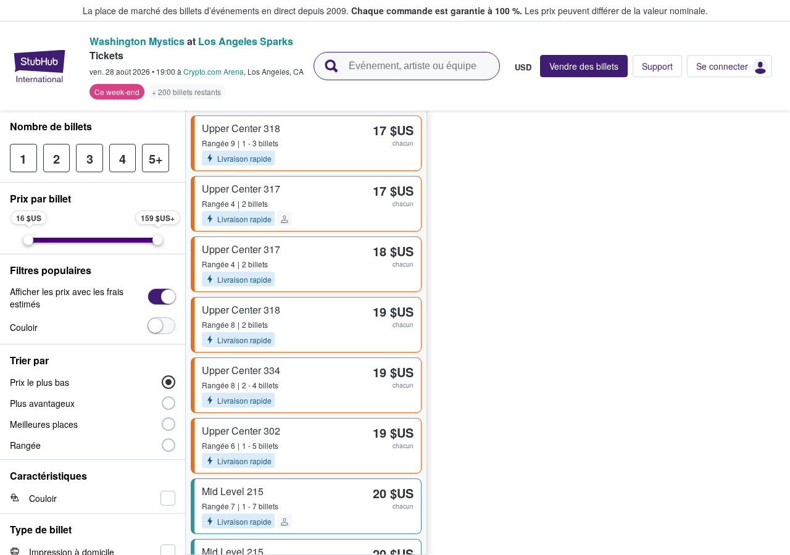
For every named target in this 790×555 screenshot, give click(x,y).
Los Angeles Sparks (245, 41)
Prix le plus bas (39, 382)
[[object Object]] (161, 296)
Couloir (24, 327)
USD (523, 66)
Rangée (25, 445)
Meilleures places (44, 424)
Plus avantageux (42, 403)
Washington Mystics (137, 41)
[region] (608, 333)
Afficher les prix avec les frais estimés (66, 297)
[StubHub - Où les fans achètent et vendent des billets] (39, 66)
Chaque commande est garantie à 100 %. (436, 10)
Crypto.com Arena (213, 71)
